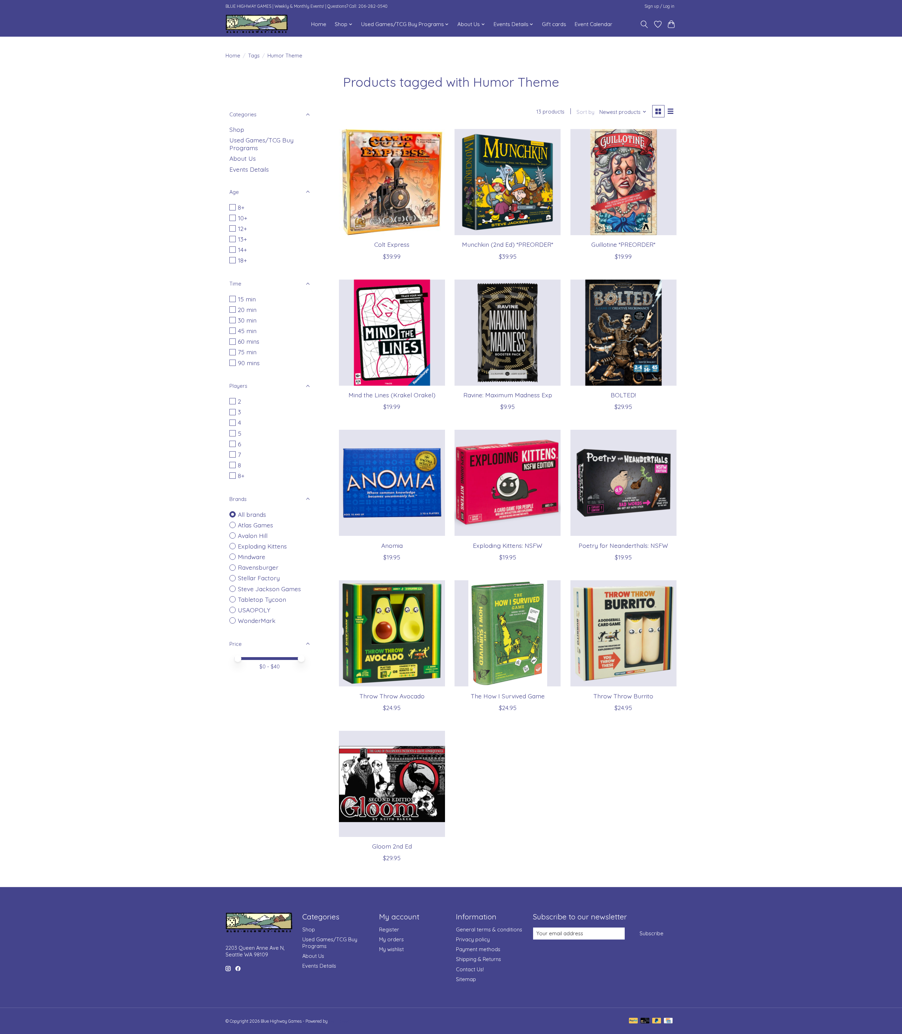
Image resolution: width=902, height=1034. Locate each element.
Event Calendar (593, 24)
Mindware (251, 557)
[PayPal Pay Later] (656, 1021)
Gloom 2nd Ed (392, 846)
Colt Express (391, 244)
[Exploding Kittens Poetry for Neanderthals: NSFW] (623, 483)
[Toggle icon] (644, 24)
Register (389, 929)
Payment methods (478, 949)
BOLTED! (623, 395)
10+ (242, 218)
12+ (242, 228)
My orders (391, 939)
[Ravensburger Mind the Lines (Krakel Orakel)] (392, 333)
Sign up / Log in (659, 6)
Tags (254, 55)
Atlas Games (255, 525)
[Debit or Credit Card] (645, 1021)
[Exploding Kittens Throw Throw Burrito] (623, 633)
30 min (247, 320)
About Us (242, 158)
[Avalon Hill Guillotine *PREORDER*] (623, 182)
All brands (252, 514)
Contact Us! (470, 969)
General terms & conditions (489, 929)
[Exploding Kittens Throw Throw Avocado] (392, 633)
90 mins (249, 363)
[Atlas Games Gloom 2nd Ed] (392, 784)
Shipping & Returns (478, 959)
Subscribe (651, 933)
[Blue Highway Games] (257, 24)
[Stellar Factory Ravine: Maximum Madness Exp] (508, 333)
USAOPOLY (254, 610)
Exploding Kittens (262, 546)
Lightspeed (339, 1021)
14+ (242, 249)
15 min (247, 299)
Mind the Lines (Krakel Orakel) (391, 395)
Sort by (585, 112)
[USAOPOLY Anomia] (392, 483)
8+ (241, 207)
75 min (247, 352)
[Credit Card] (668, 1021)
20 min (247, 309)
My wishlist (391, 949)
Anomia (392, 545)
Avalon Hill (252, 535)
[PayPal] (633, 1021)
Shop (236, 129)
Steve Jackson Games (269, 589)
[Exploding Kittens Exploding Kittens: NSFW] (508, 483)
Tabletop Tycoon (262, 599)
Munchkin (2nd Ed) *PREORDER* (507, 244)
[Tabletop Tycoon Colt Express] (392, 182)
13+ (242, 239)
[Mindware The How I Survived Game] (508, 633)
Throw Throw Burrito (623, 696)
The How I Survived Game (508, 696)
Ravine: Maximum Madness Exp (507, 395)
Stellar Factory (259, 578)
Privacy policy (473, 939)
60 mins (248, 341)
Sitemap (466, 979)
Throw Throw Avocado (392, 696)
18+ (242, 260)
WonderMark (257, 620)
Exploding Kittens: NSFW (507, 545)
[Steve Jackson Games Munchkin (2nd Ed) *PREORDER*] (508, 182)
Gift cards (554, 24)
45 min (247, 331)
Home (318, 24)
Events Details (249, 169)
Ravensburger (258, 567)
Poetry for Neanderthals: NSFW (623, 545)
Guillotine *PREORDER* (623, 244)
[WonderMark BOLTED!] (623, 333)
